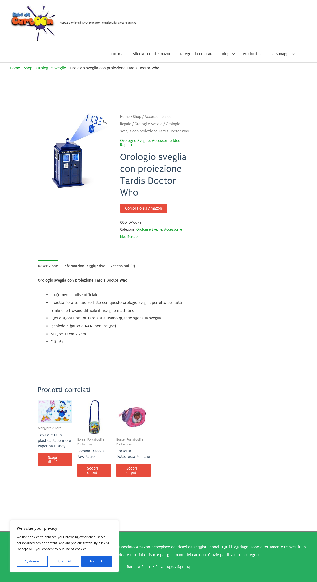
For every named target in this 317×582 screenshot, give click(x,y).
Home (15, 68)
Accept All (96, 561)
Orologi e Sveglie (51, 68)
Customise (32, 561)
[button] (105, 121)
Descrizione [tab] (48, 266)
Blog (226, 54)
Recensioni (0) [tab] (122, 266)
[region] (64, 546)
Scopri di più (53, 459)
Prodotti (250, 54)
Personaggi (280, 54)
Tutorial (117, 54)
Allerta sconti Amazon (152, 54)
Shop (28, 68)
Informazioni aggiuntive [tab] (84, 266)
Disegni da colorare (196, 54)
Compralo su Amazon (143, 208)
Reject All (64, 561)
